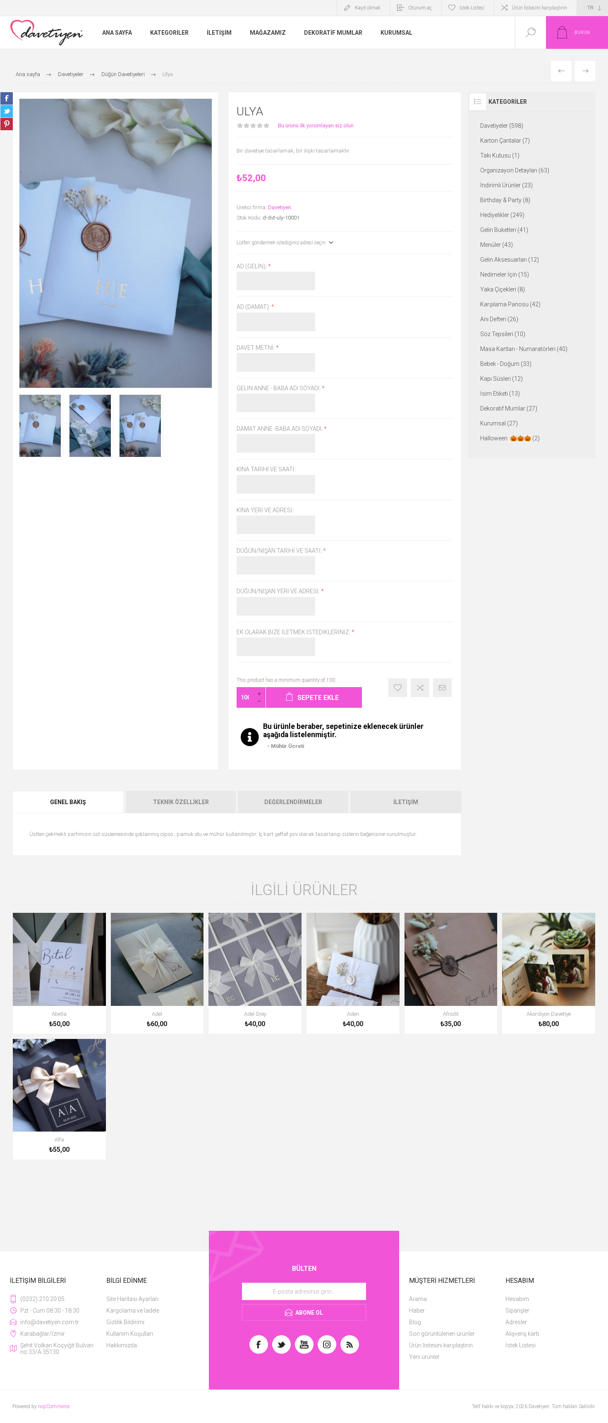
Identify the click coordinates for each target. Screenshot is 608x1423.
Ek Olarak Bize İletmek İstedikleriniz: (294, 632)
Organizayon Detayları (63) (514, 170)
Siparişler (517, 1310)
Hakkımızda (121, 1345)
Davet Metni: (256, 347)
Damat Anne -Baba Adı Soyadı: (280, 428)
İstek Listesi (520, 1345)
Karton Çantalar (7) (505, 140)
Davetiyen (279, 207)
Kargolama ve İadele (132, 1310)
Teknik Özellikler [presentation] (181, 802)
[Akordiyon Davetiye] (548, 973)
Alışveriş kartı (522, 1333)
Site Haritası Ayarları (132, 1299)
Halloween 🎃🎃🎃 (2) (510, 438)
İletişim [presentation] (405, 802)
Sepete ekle (50, 1011)
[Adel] (157, 973)
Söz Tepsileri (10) (502, 334)
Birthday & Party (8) (505, 200)
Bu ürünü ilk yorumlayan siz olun (316, 125)
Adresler (516, 1322)
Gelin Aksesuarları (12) (509, 259)
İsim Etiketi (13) (500, 393)
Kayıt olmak (368, 8)
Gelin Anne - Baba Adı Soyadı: (279, 388)
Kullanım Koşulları (129, 1333)
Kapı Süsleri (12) (501, 378)
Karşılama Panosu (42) (510, 304)
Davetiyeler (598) (501, 125)
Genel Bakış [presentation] (68, 802)
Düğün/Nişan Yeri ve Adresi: (279, 591)
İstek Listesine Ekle (397, 687)
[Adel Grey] (255, 973)
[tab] (68, 802)
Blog (415, 1322)
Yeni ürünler (424, 1357)
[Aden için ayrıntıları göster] (353, 973)
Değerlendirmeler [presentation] (293, 802)
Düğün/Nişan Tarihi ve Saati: (280, 550)
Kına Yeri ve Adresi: (265, 510)
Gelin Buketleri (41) (504, 230)
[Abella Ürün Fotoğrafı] (59, 973)
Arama (418, 1299)
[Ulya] (41, 425)
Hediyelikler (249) (502, 215)
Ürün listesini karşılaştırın (539, 8)
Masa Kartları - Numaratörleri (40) (523, 349)
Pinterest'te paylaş (6, 124)
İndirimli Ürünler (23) (506, 185)
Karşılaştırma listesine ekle (420, 687)
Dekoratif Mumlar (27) (508, 408)
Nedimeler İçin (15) (504, 274)
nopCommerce (53, 1406)
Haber (417, 1310)
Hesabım (517, 1299)
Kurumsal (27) (499, 423)
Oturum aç (420, 8)
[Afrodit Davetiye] (451, 973)
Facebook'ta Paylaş (6, 98)
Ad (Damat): (254, 307)
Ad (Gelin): (252, 266)
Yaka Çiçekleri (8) (502, 289)
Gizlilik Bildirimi (125, 1322)
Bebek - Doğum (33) (505, 364)
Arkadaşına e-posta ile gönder (442, 687)
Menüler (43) (496, 244)
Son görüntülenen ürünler (442, 1333)
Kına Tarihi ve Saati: (266, 469)
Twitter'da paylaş (6, 111)
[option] (41, 425)
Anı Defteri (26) (499, 319)
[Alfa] (59, 1099)
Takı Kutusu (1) (499, 155)
